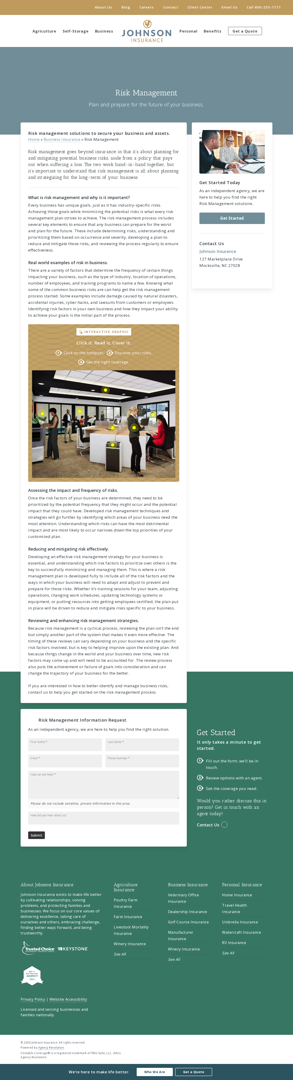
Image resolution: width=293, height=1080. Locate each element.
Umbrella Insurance (240, 922)
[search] (284, 31)
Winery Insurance (130, 943)
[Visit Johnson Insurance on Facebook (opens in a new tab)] (14, 7)
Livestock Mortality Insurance (131, 930)
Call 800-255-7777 (264, 7)
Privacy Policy (33, 999)
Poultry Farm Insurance (125, 903)
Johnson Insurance (217, 251)
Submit (36, 835)
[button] (232, 218)
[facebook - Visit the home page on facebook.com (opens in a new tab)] (262, 1042)
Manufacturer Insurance (180, 935)
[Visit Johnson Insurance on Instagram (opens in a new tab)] (22, 7)
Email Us (230, 7)
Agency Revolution (51, 1048)
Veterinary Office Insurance (183, 898)
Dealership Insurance (187, 911)
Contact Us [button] (208, 825)
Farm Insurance (128, 916)
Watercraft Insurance (241, 932)
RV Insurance (234, 942)
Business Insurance (62, 139)
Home (34, 139)
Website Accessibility (68, 999)
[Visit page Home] (146, 30)
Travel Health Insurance (234, 908)
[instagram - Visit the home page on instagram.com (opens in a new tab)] (271, 1042)
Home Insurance (237, 894)
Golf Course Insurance (188, 922)
